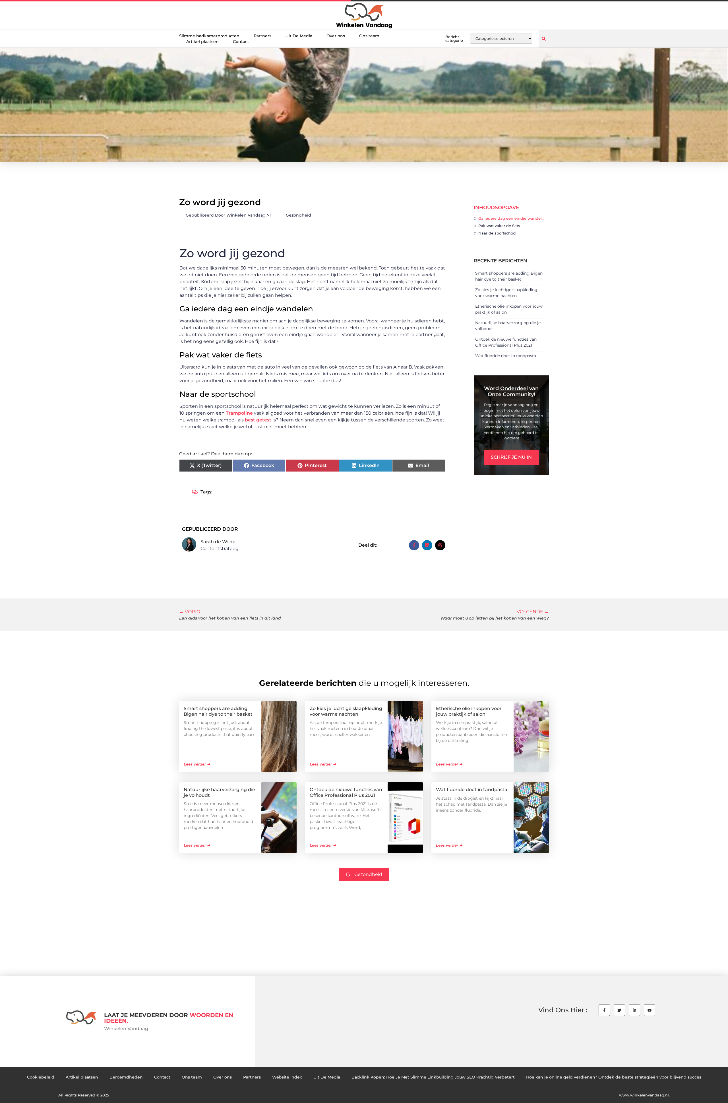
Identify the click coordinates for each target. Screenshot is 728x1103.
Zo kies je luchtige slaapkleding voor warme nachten (346, 711)
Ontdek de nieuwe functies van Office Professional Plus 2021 (346, 792)
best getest (258, 420)
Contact (241, 41)
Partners (262, 35)
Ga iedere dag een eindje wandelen (512, 218)
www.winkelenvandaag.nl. (644, 1095)
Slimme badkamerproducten (209, 35)
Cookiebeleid (40, 1077)
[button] (544, 39)
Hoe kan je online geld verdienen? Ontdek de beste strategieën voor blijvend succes (613, 1077)
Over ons (335, 35)
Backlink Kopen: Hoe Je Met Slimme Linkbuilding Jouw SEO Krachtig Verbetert (433, 1077)
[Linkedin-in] (634, 1010)
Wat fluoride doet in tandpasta (505, 355)
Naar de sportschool (497, 233)
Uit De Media (299, 35)
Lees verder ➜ (197, 764)
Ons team (369, 35)
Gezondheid (298, 215)
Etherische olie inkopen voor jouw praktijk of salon (469, 711)
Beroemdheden (126, 1077)
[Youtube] (649, 1010)
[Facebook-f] (604, 1010)
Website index (287, 1077)
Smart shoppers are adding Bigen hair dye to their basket (218, 711)
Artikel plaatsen (202, 41)
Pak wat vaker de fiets (499, 225)
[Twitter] (619, 1010)
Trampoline (239, 413)
